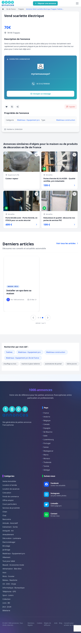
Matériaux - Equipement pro (29, 352)
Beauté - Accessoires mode (13, 565)
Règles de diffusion (47, 624)
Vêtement (6, 557)
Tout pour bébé (9, 561)
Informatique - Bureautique (13, 588)
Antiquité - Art (8, 531)
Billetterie (6, 610)
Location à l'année (10, 485)
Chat (4, 515)
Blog (60, 623)
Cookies (39, 623)
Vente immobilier (9, 481)
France (46, 413)
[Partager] (17, 106)
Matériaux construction (55, 352)
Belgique (46, 420)
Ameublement (8, 534)
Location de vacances (11, 489)
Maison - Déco (13, 286)
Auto (4, 572)
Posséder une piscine (55, 290)
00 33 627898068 (43, 84)
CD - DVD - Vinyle (9, 584)
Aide (55, 623)
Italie (45, 436)
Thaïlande (47, 462)
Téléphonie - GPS (9, 591)
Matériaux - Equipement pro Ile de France (22, 358)
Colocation (7, 493)
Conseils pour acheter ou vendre (70, 624)
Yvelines (9, 352)
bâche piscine (72, 364)
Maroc (46, 455)
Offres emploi (8, 500)
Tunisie (46, 466)
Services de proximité (11, 508)
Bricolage (6, 546)
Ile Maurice (47, 432)
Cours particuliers (10, 504)
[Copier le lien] (12, 106)
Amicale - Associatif (10, 523)
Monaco (46, 458)
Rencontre (7, 519)
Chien (5, 512)
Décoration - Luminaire (12, 538)
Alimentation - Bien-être (12, 569)
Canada (46, 424)
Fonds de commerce (11, 496)
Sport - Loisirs (8, 595)
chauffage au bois (9, 364)
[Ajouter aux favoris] (6, 106)
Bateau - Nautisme (10, 580)
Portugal (46, 443)
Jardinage (6, 550)
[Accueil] (3, 9)
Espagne (46, 428)
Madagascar (48, 451)
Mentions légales (31, 624)
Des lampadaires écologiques (15, 292)
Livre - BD (6, 603)
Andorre (46, 417)
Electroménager (9, 542)
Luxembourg (48, 439)
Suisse (46, 447)
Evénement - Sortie (10, 527)
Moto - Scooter (8, 576)
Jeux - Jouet (7, 607)
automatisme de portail (53, 364)
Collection (6, 599)
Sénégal (46, 470)
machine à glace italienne (31, 364)
